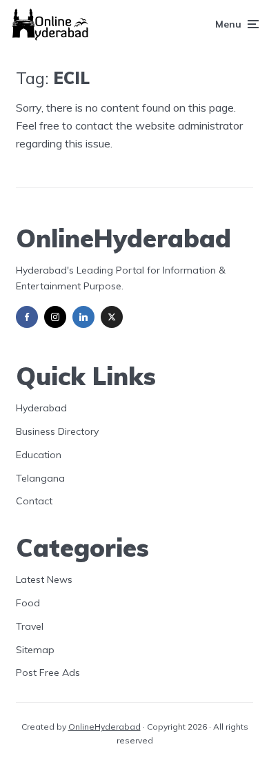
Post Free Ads (48, 672)
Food (28, 603)
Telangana (40, 478)
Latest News (44, 579)
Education (38, 455)
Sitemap (35, 650)
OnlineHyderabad (104, 726)
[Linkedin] (83, 317)
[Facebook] (27, 317)
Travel (29, 626)
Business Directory (57, 431)
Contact (34, 501)
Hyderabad (41, 408)
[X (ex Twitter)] (112, 317)
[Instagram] (55, 317)
